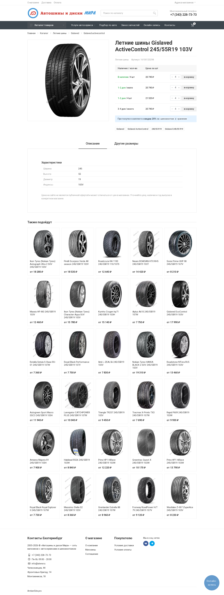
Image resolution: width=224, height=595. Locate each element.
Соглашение (91, 554)
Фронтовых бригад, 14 (39, 572)
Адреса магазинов (184, 2)
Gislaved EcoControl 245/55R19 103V (177, 313)
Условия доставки (124, 545)
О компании (91, 545)
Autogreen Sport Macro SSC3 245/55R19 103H (41, 414)
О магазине (33, 3)
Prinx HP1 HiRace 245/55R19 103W (107, 461)
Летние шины (59, 33)
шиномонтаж (167, 118)
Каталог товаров (44, 25)
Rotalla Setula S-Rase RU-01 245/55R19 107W (43, 363)
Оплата (57, 3)
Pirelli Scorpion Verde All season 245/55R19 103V (76, 262)
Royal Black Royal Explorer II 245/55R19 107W (43, 509)
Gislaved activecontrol (94, 33)
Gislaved (75, 33)
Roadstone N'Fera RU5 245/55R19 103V (178, 363)
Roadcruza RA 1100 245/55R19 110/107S (108, 262)
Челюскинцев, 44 (36, 567)
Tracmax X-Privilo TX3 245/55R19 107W (143, 414)
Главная (31, 33)
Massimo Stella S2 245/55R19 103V (73, 509)
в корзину (189, 77)
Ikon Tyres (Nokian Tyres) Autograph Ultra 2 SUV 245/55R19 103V (42, 264)
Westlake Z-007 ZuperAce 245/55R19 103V (180, 509)
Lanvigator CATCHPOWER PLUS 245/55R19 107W (77, 414)
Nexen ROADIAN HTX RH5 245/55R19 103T (145, 262)
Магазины (90, 549)
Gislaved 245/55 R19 (174, 129)
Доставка (46, 3)
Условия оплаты (123, 549)
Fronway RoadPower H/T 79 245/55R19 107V (145, 509)
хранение (182, 118)
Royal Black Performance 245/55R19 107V (76, 363)
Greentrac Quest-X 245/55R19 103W (141, 461)
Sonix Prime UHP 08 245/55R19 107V (177, 262)
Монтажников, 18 (36, 576)
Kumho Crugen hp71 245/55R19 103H (108, 313)
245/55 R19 (157, 129)
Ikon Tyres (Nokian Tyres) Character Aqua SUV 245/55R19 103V (76, 314)
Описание (93, 143)
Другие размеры (126, 143)
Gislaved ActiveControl (138, 129)
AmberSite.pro (34, 591)
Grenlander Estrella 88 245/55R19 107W (109, 509)
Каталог (44, 33)
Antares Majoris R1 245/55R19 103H (39, 461)
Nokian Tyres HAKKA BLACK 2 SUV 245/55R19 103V (145, 365)
